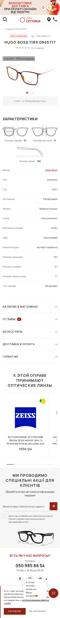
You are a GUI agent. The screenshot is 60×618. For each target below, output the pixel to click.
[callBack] (55, 19)
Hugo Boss (51, 170)
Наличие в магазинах (20, 307)
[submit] (53, 506)
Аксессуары (12, 331)
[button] (53, 593)
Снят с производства (30, 101)
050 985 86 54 (30, 566)
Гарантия (10, 356)
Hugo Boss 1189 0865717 (16, 29)
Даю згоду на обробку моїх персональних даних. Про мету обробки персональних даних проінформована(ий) (31, 519)
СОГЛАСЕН (14, 611)
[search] (5, 19)
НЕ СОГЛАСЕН (37, 611)
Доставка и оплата (19, 344)
